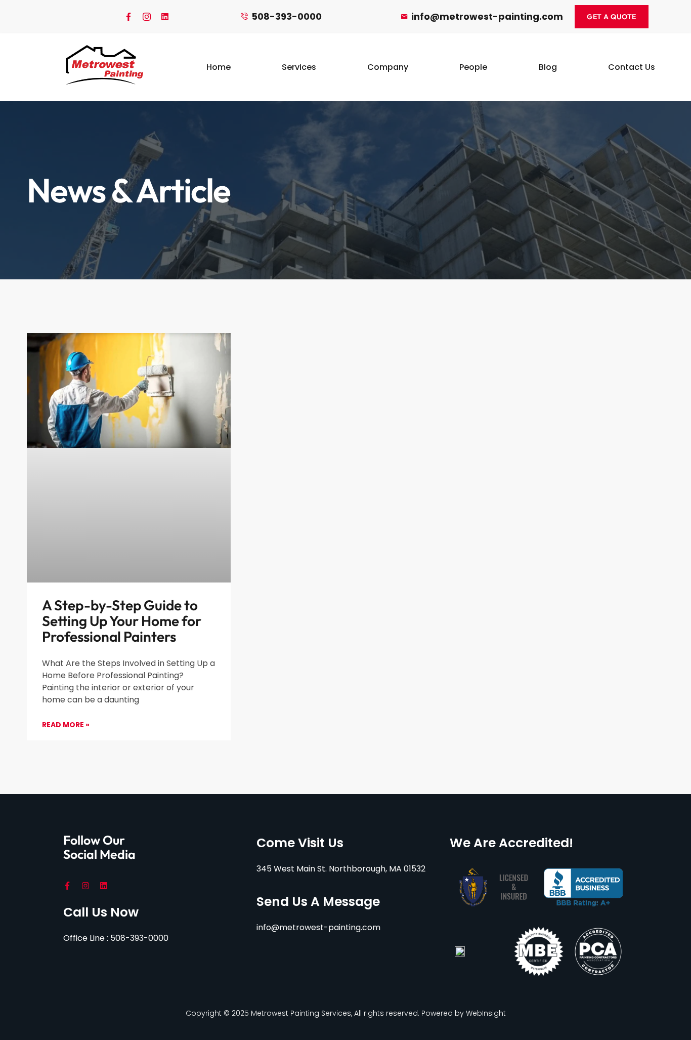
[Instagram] (85, 886)
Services (299, 67)
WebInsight (486, 1013)
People (473, 67)
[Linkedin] (165, 17)
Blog (548, 67)
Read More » (66, 725)
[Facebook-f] (128, 17)
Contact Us (631, 67)
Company (387, 67)
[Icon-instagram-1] (147, 17)
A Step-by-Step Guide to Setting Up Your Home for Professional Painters (121, 620)
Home (218, 67)
